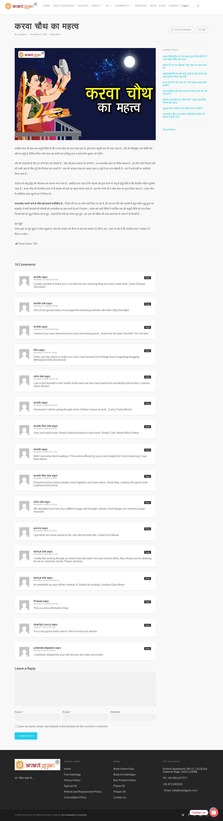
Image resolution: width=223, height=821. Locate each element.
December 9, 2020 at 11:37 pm (46, 554)
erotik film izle (42, 426)
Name (19, 712)
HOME (46, 6)
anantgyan (22, 34)
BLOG (162, 6)
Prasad (38, 601)
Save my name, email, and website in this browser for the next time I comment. (63, 726)
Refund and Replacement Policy (83, 791)
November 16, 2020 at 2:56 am (46, 280)
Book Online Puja (123, 768)
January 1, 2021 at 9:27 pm (44, 627)
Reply (147, 278)
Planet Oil (119, 786)
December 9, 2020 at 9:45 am (45, 478)
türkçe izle (40, 551)
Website (115, 712)
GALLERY (83, 6)
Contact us (119, 797)
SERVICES (141, 6)
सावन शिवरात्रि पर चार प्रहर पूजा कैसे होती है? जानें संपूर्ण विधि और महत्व (185, 58)
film (36, 350)
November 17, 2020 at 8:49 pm (46, 329)
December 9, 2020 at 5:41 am (45, 428)
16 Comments (182, 29)
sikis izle (39, 376)
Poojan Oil (119, 791)
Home (67, 768)
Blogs (57, 34)
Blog (52, 34)
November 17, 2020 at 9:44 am (46, 306)
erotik (37, 277)
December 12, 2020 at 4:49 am (46, 604)
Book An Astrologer (124, 774)
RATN (153, 6)
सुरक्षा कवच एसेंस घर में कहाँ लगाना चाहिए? (183, 108)
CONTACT (174, 6)
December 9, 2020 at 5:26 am (45, 405)
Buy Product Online (124, 780)
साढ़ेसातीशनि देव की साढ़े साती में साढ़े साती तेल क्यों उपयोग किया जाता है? (185, 75)
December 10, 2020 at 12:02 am (46, 580)
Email (67, 712)
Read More (169, 129)
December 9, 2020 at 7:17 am (45, 452)
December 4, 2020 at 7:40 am (45, 353)
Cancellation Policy (75, 797)
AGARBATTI (122, 6)
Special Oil (70, 786)
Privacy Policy (72, 780)
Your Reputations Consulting (74, 815)
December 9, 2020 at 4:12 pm (45, 504)
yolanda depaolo (44, 648)
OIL (108, 6)
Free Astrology (72, 774)
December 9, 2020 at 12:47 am (46, 379)
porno (37, 528)
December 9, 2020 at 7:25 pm (45, 531)
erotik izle (40, 303)
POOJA (96, 6)
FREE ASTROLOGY (64, 6)
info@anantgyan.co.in (184, 790)
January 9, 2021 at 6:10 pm (44, 650)
